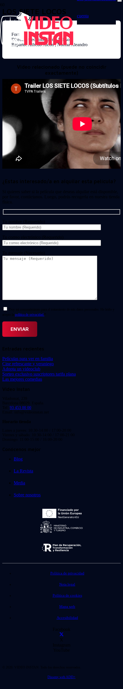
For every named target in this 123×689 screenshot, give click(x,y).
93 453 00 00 (20, 407)
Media (19, 482)
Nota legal (67, 584)
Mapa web (67, 607)
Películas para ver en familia (27, 358)
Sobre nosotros (27, 494)
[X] (61, 634)
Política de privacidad (67, 573)
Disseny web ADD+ (61, 677)
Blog (18, 458)
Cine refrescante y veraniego (28, 363)
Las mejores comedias (22, 379)
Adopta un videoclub (21, 368)
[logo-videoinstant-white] (36, 44)
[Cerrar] (119, 1)
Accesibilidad (67, 618)
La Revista (23, 470)
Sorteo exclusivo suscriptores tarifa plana (39, 374)
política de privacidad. (29, 315)
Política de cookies (67, 596)
